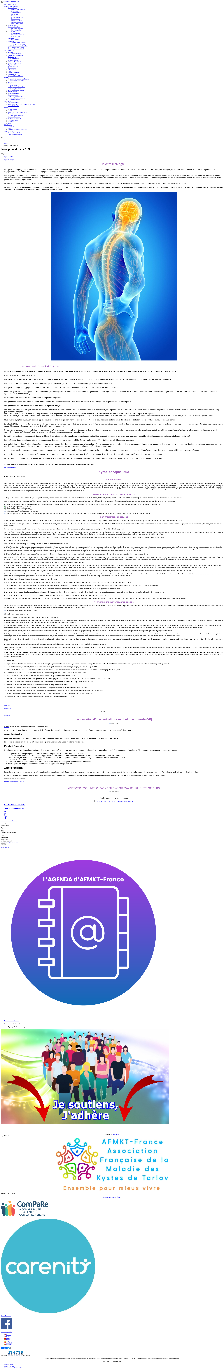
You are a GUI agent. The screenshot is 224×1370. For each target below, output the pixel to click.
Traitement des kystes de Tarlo (16, 49)
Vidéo (9, 71)
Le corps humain (12, 109)
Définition (14, 16)
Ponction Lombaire (13, 120)
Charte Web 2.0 (12, 68)
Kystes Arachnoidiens (14, 27)
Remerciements (12, 74)
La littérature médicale (17, 20)
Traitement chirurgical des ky (16, 80)
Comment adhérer (16, 53)
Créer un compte (4, 842)
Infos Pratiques (8, 125)
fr (1, 137)
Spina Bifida (11, 31)
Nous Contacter (8, 131)
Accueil (6, 143)
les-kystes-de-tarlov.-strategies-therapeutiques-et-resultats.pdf (114, 801)
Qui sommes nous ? (9, 50)
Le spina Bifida (15, 33)
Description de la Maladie (11, 6)
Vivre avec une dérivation (18, 44)
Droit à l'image (12, 57)
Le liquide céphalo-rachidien (15, 115)
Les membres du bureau (14, 63)
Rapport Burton (15, 39)
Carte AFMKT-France (14, 72)
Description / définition (17, 34)
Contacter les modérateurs (15, 133)
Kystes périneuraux (13, 95)
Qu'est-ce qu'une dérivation (18, 42)
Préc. (5, 813)
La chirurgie (14, 14)
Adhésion (10, 52)
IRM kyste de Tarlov (17, 17)
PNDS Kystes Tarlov (10, 4)
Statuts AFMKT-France (14, 61)
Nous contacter (5, 847)
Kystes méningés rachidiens (15, 96)
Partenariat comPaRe (13, 102)
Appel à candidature (13, 58)
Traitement (11, 41)
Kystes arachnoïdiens (17, 28)
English (8, 1336)
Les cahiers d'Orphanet (14, 99)
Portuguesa (9, 1344)
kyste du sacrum (12, 91)
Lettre (9, 128)
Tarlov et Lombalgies (17, 22)
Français (8, 1335)
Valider (3, 844)
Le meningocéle (15, 36)
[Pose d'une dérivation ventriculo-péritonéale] (113, 723)
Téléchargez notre (108, 1197)
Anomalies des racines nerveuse (16, 98)
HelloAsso (116, 1134)
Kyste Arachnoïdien (13, 93)
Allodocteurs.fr (12, 82)
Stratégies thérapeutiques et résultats (17, 46)
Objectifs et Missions (13, 65)
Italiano (8, 1339)
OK (2, 830)
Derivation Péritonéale (14, 117)
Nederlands (9, 1343)
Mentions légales (8, 1364)
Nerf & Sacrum (12, 114)
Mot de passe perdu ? (14, 842)
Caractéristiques (15, 19)
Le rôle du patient (12, 85)
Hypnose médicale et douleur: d (16, 90)
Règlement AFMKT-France (15, 55)
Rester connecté (7, 841)
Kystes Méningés (12, 25)
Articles (6, 77)
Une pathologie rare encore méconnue (18, 79)
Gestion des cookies (9, 1366)
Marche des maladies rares (11, 1021)
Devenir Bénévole (13, 66)
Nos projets (7, 101)
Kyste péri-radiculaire (17, 23)
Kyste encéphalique (16, 30)
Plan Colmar (11, 126)
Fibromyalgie (11, 121)
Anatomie (10, 110)
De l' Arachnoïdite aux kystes (16, 47)
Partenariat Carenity (13, 106)
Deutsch (8, 1341)
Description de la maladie (18, 9)
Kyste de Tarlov (12, 8)
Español (8, 1338)
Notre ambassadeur (13, 60)
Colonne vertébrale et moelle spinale (18, 112)
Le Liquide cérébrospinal (15, 88)
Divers (9, 123)
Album (6, 107)
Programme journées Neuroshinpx (17, 129)
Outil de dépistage (16, 12)
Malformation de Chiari (14, 118)
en (5, 140)
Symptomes (11, 38)
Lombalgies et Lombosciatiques (16, 87)
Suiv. (5, 816)
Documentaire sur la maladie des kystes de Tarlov (21, 104)
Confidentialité (12, 69)
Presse (9, 83)
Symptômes (14, 11)
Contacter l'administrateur (15, 134)
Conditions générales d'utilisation (13, 1368)
